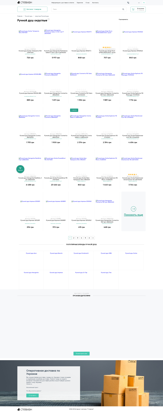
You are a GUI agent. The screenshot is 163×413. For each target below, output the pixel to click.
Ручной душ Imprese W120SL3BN (30, 93)
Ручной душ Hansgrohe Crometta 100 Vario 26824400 (107, 94)
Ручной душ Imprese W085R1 (56, 220)
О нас (88, 2)
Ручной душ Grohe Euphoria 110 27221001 (107, 136)
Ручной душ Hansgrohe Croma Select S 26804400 (81, 136)
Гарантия (80, 2)
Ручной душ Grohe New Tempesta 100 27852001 (81, 178)
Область (29, 384)
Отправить (32, 395)
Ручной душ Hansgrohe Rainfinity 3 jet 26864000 (30, 178)
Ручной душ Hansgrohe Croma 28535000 (30, 136)
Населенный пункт (32, 387)
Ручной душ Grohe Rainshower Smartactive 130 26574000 (132, 178)
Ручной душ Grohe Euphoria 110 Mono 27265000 (107, 178)
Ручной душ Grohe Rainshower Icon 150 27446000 (132, 136)
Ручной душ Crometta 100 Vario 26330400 (81, 94)
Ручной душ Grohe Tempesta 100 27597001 (30, 51)
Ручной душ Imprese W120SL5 (133, 51)
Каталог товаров (33, 9)
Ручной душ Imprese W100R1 (30, 220)
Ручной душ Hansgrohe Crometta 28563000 (55, 136)
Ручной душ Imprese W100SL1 (81, 220)
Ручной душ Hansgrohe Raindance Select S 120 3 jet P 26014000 (55, 51)
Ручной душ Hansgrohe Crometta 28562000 (55, 94)
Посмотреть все (81, 353)
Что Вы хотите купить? (33, 391)
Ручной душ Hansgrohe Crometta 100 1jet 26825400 (107, 221)
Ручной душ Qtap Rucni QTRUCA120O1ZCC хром (107, 51)
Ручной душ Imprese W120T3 (81, 51)
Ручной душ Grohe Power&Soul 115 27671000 (55, 178)
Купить (30, 61)
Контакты (95, 2)
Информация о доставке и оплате (63, 2)
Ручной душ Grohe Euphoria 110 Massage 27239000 (132, 94)
